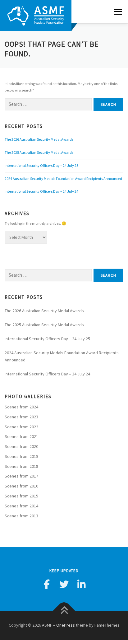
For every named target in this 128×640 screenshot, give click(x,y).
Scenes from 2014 (21, 506)
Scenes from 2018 (21, 466)
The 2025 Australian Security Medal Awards (39, 152)
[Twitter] (64, 584)
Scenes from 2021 (21, 436)
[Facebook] (46, 584)
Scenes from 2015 (21, 496)
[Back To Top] (64, 611)
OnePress (65, 625)
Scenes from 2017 (21, 476)
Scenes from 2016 (21, 486)
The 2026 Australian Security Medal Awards (39, 139)
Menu (116, 11)
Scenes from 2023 (21, 417)
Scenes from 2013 (21, 516)
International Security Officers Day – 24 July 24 (41, 191)
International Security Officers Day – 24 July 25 (41, 165)
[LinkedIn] (81, 584)
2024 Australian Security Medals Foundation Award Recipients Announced (63, 178)
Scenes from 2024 (21, 407)
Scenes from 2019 (21, 456)
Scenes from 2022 (21, 427)
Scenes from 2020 (21, 446)
